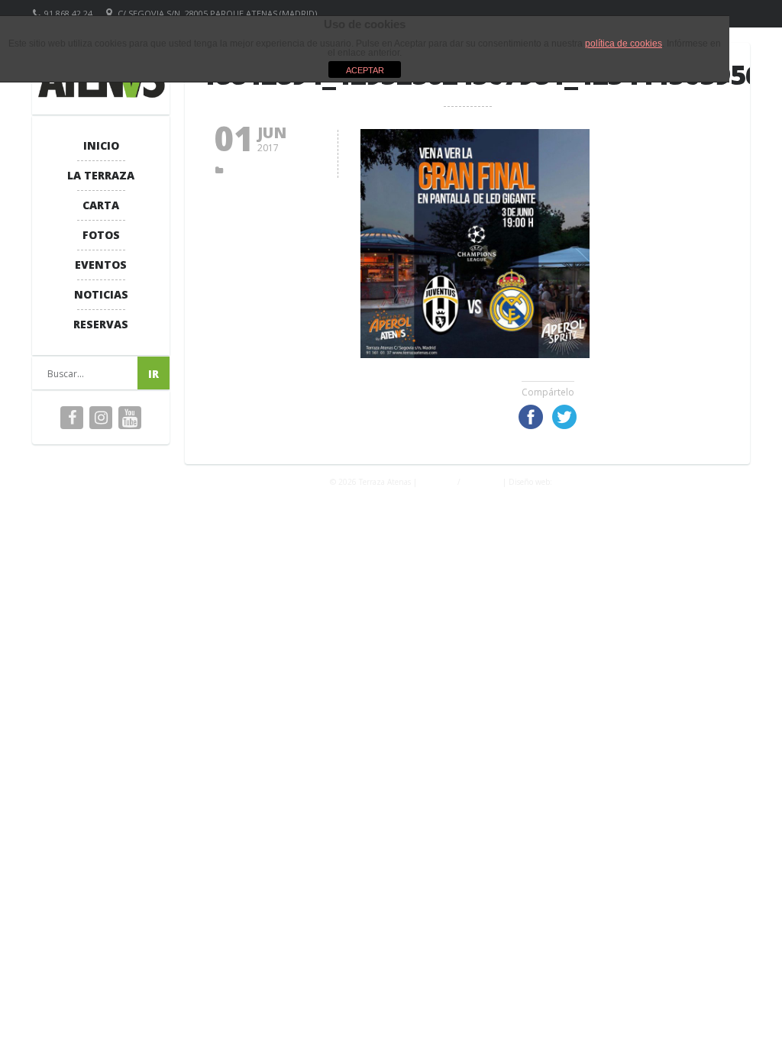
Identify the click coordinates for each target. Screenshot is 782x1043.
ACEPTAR (365, 70)
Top (745, 1006)
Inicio (101, 145)
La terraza (100, 175)
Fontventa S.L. (580, 481)
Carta (100, 205)
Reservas (100, 324)
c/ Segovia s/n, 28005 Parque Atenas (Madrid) (217, 13)
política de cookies (623, 43)
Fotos (101, 235)
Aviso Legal (481, 481)
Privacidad (437, 481)
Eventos (101, 264)
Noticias (101, 294)
